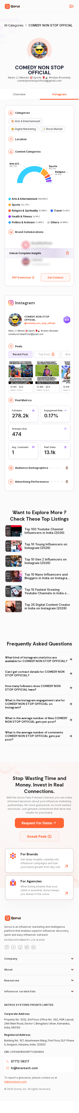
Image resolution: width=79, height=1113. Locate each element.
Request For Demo (37, 823)
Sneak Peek (37, 836)
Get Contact (55, 277)
